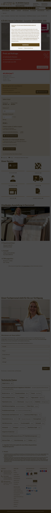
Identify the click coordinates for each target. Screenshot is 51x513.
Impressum (20, 48)
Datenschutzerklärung (28, 48)
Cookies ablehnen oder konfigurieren (30, 38)
